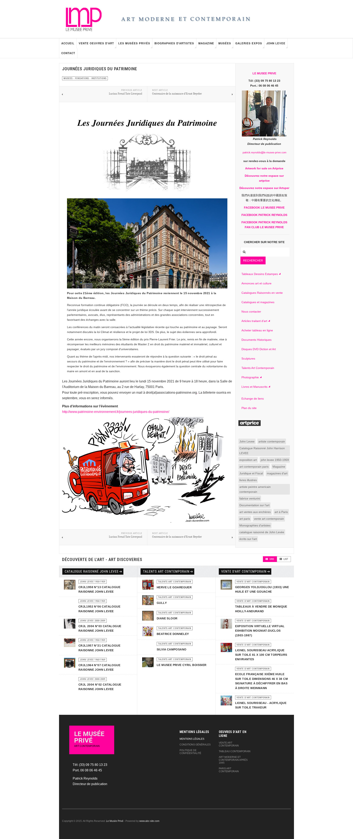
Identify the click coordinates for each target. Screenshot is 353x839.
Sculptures (248, 358)
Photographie (250, 377)
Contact (68, 53)
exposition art (248, 459)
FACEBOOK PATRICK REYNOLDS (264, 215)
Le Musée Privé (114, 821)
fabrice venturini (249, 498)
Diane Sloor (167, 618)
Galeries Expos (248, 43)
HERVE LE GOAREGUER (174, 587)
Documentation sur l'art (254, 505)
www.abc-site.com (149, 821)
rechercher (253, 260)
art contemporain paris (254, 466)
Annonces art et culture (256, 283)
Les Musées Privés (134, 43)
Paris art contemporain (229, 770)
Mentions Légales (192, 738)
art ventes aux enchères (255, 512)
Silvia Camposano (171, 649)
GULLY (162, 602)
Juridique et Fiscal (251, 473)
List (285, 559)
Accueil (67, 43)
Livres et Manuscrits (254, 386)
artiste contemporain (271, 441)
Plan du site (249, 408)
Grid (271, 559)
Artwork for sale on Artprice (264, 168)
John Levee (275, 43)
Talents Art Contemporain (257, 368)
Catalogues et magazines (257, 302)
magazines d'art (277, 473)
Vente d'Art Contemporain (243, 571)
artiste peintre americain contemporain (255, 489)
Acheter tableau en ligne (257, 330)
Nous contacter (251, 311)
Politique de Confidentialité (190, 752)
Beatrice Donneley (173, 634)
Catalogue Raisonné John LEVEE (91, 571)
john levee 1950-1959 (275, 459)
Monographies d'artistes (254, 525)
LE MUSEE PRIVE (264, 73)
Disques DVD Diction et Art (258, 349)
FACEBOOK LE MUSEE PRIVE (264, 207)
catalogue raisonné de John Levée (261, 532)
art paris (244, 518)
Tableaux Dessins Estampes (259, 274)
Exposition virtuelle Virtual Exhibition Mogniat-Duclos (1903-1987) (260, 631)
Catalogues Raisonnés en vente (262, 292)
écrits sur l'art (248, 539)
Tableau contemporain (234, 751)
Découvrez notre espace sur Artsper (264, 188)
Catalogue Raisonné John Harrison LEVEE (262, 451)
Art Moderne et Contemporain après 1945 (233, 760)
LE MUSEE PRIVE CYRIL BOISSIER (182, 665)
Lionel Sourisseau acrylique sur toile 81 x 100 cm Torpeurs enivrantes (261, 655)
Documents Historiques (256, 339)
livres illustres (248, 480)
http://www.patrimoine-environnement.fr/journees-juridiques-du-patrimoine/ (115, 411)
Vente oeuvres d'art (96, 43)
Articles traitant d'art (254, 321)
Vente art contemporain (229, 744)
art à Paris (281, 512)
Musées (224, 43)
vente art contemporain (269, 518)
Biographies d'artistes (174, 43)
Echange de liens (252, 398)
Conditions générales (195, 744)
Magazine (206, 43)
